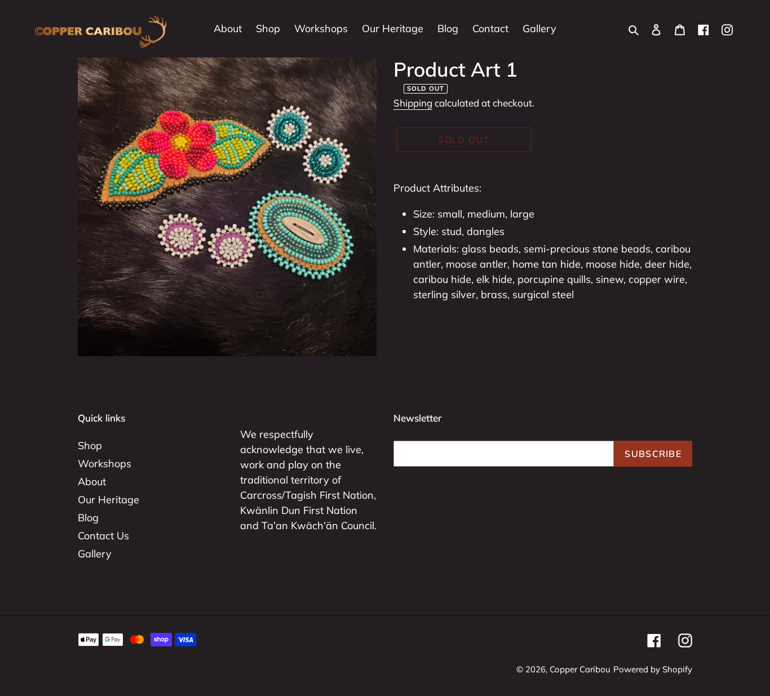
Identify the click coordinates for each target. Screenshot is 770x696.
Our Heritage (108, 499)
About (92, 481)
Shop (90, 445)
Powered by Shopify (652, 669)
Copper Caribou (580, 669)
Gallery (95, 553)
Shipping (412, 103)
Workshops (104, 463)
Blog (88, 517)
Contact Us (103, 535)
